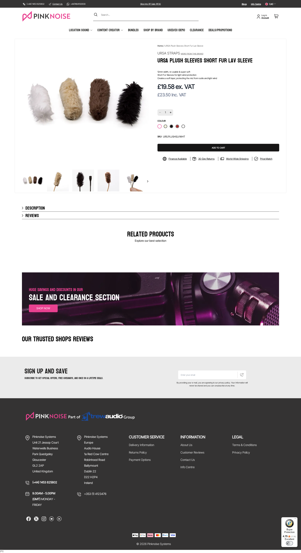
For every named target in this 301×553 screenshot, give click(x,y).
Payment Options (140, 460)
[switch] (289, 543)
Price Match (266, 158)
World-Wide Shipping (237, 158)
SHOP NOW (43, 308)
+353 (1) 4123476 (95, 494)
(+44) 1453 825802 (44, 482)
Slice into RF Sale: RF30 (150, 4)
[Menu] (295, 519)
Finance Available (178, 158)
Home (160, 45)
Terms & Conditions (244, 445)
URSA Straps (180, 53)
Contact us (187, 460)
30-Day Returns (206, 158)
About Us (186, 445)
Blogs (244, 4)
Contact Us (57, 4)
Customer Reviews (192, 452)
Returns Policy (138, 452)
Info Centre (256, 4)
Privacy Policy (241, 452)
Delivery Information (141, 445)
